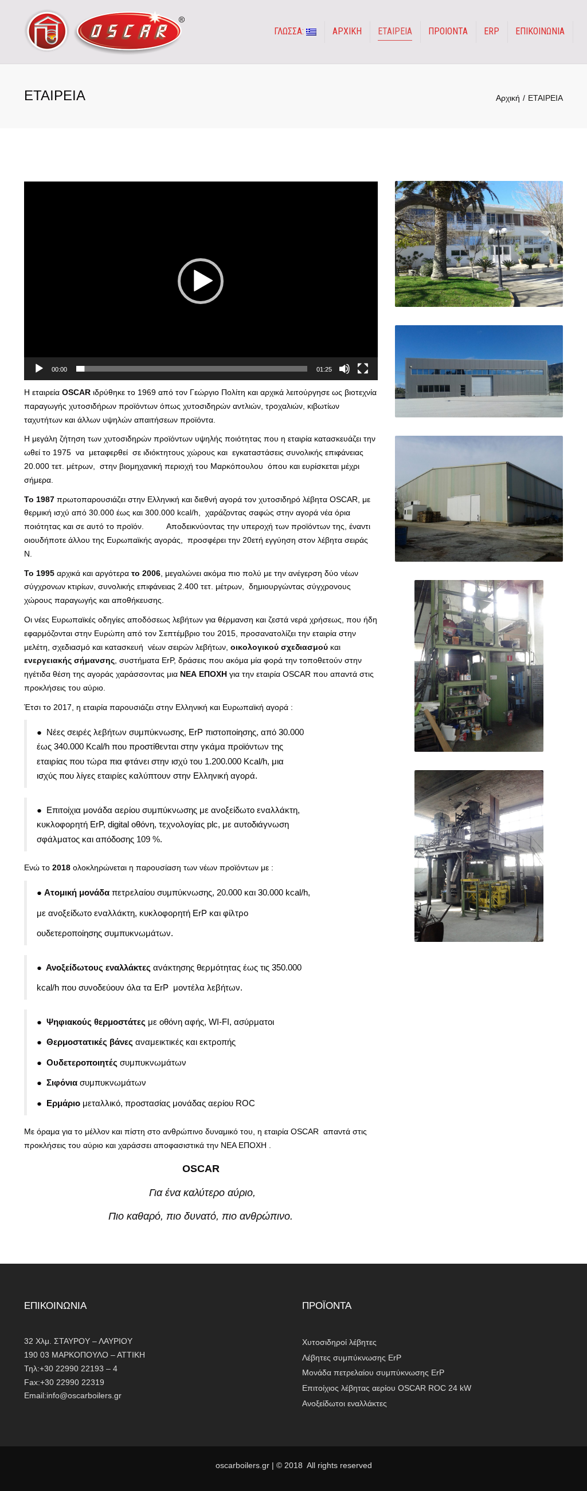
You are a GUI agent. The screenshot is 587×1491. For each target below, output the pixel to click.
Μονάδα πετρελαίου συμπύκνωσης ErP (373, 1372)
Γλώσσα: (290, 31)
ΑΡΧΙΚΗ (347, 31)
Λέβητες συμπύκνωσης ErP (351, 1357)
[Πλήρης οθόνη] (363, 368)
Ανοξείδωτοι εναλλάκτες (344, 1403)
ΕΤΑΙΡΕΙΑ (395, 31)
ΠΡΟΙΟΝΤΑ (448, 31)
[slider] (191, 369)
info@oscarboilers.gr (84, 1395)
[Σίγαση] (344, 368)
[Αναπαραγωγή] (39, 368)
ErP (491, 31)
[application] (201, 281)
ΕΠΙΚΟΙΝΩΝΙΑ (540, 31)
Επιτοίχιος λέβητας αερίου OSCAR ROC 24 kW (386, 1388)
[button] (201, 281)
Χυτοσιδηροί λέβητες (339, 1342)
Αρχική (508, 97)
